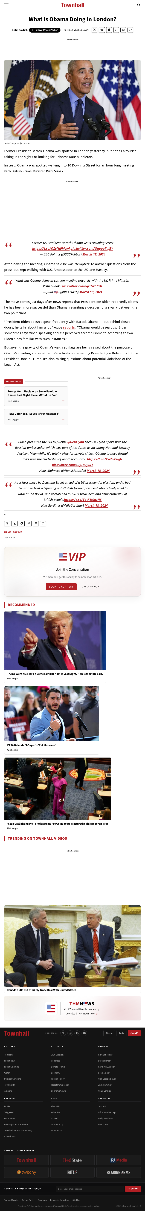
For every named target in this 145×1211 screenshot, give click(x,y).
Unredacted (9, 1118)
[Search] (138, 5)
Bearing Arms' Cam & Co (16, 1124)
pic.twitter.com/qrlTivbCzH (82, 286)
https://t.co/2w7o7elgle (105, 459)
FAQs (121, 1033)
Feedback (42, 1200)
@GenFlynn (75, 442)
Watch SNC (103, 1124)
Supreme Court (58, 1090)
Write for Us (56, 1130)
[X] (63, 1033)
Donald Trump (58, 1066)
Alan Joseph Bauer (107, 1078)
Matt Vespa (12, 678)
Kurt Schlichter (105, 1054)
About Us (55, 1106)
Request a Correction (59, 1200)
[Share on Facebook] (109, 30)
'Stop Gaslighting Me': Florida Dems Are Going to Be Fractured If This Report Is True (57, 824)
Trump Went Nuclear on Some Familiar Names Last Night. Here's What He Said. (55, 674)
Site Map (76, 1200)
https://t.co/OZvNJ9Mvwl (51, 248)
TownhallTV (9, 1084)
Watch (7, 1072)
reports (69, 327)
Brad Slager (104, 1072)
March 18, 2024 (93, 254)
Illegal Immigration (60, 1084)
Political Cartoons (12, 1078)
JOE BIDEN (10, 537)
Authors (8, 1090)
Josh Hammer (105, 1084)
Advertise (55, 1112)
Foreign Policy (58, 1078)
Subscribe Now (90, 586)
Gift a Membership (106, 1112)
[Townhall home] (16, 1033)
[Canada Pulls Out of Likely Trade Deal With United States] (72, 946)
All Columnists (104, 1090)
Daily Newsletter (105, 1118)
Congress (55, 1060)
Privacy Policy (28, 1200)
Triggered (8, 1112)
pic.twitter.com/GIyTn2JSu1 (72, 465)
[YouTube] (84, 1033)
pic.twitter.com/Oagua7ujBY (92, 248)
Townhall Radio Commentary (18, 1130)
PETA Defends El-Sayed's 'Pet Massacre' (31, 745)
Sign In (109, 1033)
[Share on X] (94, 30)
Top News (8, 1054)
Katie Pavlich (20, 30)
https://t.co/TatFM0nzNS (83, 499)
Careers (54, 1118)
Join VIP (134, 1033)
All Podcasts (10, 1136)
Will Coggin (12, 750)
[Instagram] (70, 1033)
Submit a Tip (57, 1124)
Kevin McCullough (106, 1066)
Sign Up (133, 1188)
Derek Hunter (104, 1060)
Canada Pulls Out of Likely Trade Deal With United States (41, 990)
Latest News (9, 1060)
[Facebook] (77, 1033)
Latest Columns (11, 1066)
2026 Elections (57, 1054)
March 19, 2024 (90, 292)
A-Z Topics (57, 1046)
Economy (55, 1072)
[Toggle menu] (6, 4)
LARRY (7, 1106)
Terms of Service (11, 1200)
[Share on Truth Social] (102, 30)
